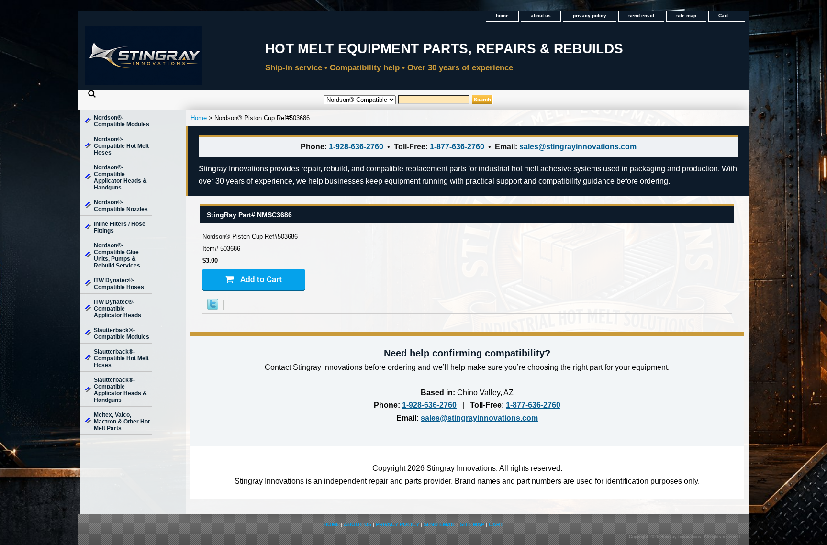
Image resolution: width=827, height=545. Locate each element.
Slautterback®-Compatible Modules (121, 333)
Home (198, 118)
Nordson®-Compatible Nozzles (121, 205)
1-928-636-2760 (356, 147)
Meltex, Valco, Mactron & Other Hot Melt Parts (122, 422)
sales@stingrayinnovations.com (578, 147)
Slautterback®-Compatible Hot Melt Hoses (121, 358)
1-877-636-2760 (457, 147)
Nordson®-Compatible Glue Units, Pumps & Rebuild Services (117, 255)
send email (641, 15)
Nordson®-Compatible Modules (121, 121)
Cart (723, 15)
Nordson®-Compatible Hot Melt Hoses (121, 146)
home (502, 15)
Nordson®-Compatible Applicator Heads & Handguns (120, 177)
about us (541, 15)
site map (686, 15)
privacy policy (589, 15)
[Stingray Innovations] (198, 58)
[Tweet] (212, 307)
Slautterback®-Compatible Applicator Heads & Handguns (120, 390)
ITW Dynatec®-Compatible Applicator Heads (117, 309)
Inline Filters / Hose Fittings (119, 227)
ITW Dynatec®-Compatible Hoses (119, 283)
